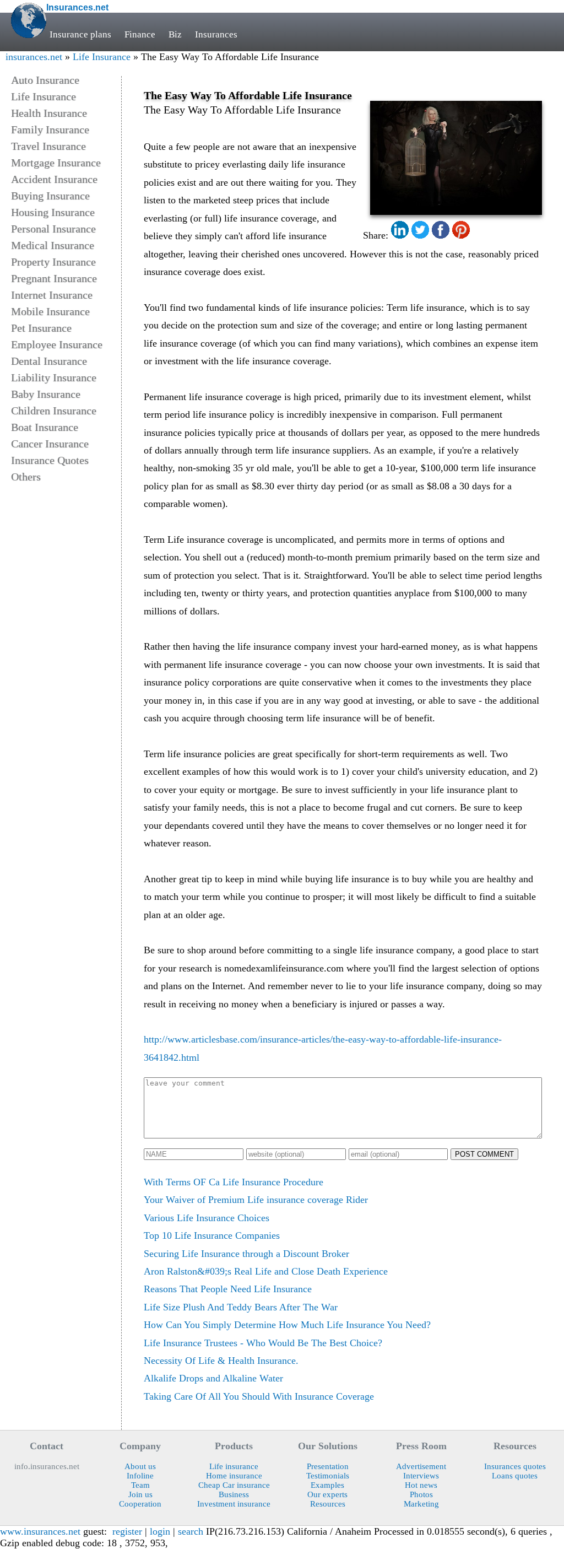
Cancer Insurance (50, 444)
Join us (140, 1494)
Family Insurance (50, 129)
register (127, 1531)
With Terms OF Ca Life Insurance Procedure (233, 1182)
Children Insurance (53, 410)
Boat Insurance (44, 427)
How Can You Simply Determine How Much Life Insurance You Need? (287, 1324)
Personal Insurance (53, 229)
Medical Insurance (52, 245)
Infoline (140, 1475)
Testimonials (327, 1475)
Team (140, 1485)
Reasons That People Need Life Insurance (228, 1288)
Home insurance (234, 1475)
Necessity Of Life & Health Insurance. (221, 1360)
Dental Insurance (49, 361)
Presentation (328, 1466)
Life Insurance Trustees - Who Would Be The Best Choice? (263, 1342)
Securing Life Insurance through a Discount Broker (246, 1253)
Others (26, 477)
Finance (139, 34)
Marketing (421, 1503)
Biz (175, 34)
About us (140, 1466)
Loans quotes (515, 1475)
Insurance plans (80, 34)
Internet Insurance (52, 295)
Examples (327, 1485)
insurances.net (34, 56)
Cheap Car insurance (234, 1485)
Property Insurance (53, 262)
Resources (327, 1503)
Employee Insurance (56, 344)
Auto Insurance (45, 80)
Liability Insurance (53, 377)
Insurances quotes (515, 1466)
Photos (421, 1494)
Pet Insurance (41, 328)
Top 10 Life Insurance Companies (212, 1235)
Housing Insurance (53, 212)
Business (234, 1494)
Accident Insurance (54, 179)
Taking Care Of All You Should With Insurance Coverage (259, 1396)
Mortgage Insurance (56, 162)
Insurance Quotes (50, 460)
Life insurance (233, 1466)
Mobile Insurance (50, 311)
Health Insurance (49, 113)
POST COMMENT (484, 1154)
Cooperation (140, 1503)
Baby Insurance (45, 394)
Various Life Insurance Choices (206, 1217)
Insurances (216, 34)
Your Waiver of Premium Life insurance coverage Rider (256, 1199)
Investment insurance (233, 1503)
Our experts (327, 1494)
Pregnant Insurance (54, 278)
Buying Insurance (50, 196)
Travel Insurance (48, 146)
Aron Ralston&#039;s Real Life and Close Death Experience (266, 1271)
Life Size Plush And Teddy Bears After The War (241, 1307)
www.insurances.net (40, 1531)
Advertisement (421, 1466)
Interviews (421, 1475)
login (160, 1531)
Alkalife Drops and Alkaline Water (213, 1378)
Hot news (421, 1485)
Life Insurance (102, 56)
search (190, 1531)
